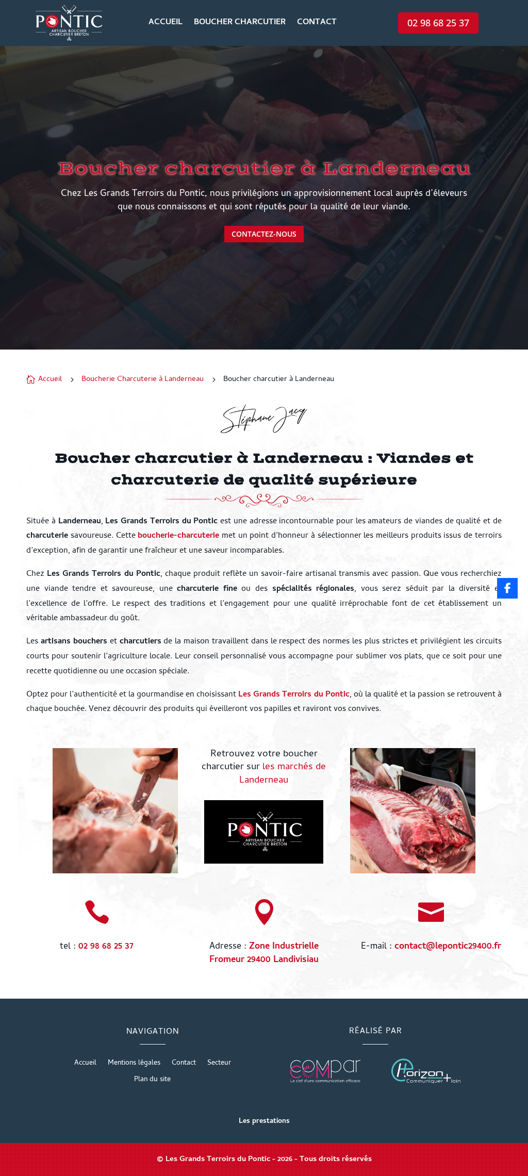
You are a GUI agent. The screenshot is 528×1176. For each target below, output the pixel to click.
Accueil (165, 24)
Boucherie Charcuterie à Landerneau (142, 379)
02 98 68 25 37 (438, 22)
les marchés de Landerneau (282, 774)
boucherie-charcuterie (178, 536)
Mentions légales (134, 1064)
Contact (317, 24)
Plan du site (152, 1081)
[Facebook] (507, 588)
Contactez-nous (264, 234)
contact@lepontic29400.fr (447, 946)
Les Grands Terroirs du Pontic (293, 695)
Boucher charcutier (240, 24)
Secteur (219, 1064)
